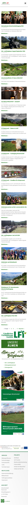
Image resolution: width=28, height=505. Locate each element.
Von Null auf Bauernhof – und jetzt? (10, 101)
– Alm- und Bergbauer (9, 362)
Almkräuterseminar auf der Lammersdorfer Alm (14, 207)
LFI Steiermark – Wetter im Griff (9, 128)
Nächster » (21, 328)
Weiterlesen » (4, 33)
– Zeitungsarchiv (8, 367)
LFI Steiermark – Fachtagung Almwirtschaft (12, 153)
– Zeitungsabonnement (10, 365)
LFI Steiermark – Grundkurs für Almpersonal (13, 180)
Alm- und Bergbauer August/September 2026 (13, 51)
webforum (8, 501)
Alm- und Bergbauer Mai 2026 (9, 315)
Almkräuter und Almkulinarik (9, 262)
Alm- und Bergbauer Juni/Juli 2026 (10, 235)
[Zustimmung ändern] (2, 500)
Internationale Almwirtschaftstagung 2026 (12, 26)
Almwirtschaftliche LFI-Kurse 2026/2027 (12, 78)
